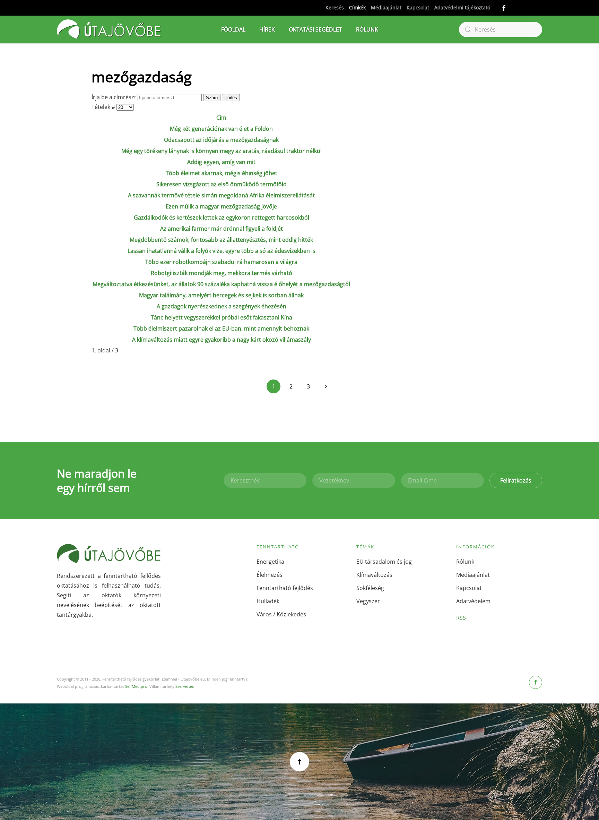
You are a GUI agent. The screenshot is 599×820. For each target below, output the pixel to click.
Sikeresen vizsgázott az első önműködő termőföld (221, 184)
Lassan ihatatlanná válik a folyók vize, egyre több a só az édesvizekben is (221, 251)
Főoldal (233, 29)
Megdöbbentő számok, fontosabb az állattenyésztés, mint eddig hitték (221, 240)
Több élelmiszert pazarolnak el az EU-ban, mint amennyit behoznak (221, 328)
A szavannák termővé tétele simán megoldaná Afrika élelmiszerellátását (221, 195)
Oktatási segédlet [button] (315, 29)
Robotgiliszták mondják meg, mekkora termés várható (221, 273)
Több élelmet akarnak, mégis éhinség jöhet (221, 173)
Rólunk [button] (367, 29)
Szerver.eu (184, 686)
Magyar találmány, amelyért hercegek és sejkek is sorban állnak (221, 295)
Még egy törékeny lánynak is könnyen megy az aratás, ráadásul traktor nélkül (221, 151)
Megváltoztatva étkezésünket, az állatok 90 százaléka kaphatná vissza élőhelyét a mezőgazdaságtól (221, 284)
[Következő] (325, 386)
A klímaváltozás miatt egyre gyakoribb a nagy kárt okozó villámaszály (221, 339)
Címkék (357, 7)
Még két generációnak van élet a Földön (221, 129)
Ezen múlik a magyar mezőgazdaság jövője (221, 206)
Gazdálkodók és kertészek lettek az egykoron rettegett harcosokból (221, 217)
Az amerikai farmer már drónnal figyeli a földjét (221, 228)
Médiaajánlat (386, 7)
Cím (221, 117)
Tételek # (104, 107)
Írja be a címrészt (115, 97)
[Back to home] (109, 29)
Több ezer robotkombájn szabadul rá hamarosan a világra (221, 262)
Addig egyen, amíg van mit (221, 162)
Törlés (231, 97)
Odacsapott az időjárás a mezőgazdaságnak (221, 140)
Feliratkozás (515, 480)
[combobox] (500, 29)
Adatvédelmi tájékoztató (462, 7)
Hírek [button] (267, 29)
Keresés (334, 7)
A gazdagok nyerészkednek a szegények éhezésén (221, 306)
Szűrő (212, 97)
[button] (299, 761)
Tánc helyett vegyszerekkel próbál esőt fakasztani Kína (221, 317)
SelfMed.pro (136, 686)
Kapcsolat (418, 7)
